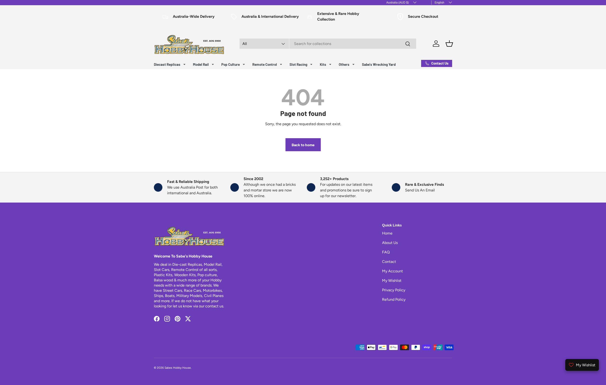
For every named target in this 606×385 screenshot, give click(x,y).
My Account (392, 271)
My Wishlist (391, 280)
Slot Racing (298, 64)
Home (387, 233)
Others (344, 64)
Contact (389, 261)
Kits (323, 64)
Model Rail (201, 64)
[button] (449, 43)
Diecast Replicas (167, 64)
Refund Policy (393, 299)
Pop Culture (230, 64)
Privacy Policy (393, 290)
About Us (390, 242)
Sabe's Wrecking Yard (379, 64)
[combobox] (328, 44)
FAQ (386, 252)
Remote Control (264, 64)
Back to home (303, 144)
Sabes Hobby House (178, 367)
